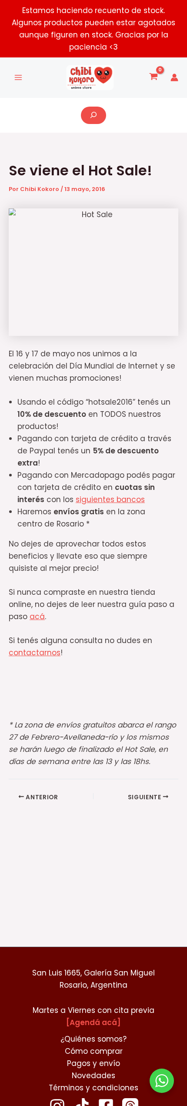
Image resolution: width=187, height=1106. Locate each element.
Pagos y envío (93, 1063)
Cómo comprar (94, 1051)
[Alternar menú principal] (18, 77)
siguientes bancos (110, 499)
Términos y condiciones (93, 1088)
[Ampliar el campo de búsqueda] (93, 115)
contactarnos (34, 652)
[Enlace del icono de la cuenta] (174, 77)
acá (37, 616)
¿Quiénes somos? (93, 1039)
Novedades (93, 1075)
